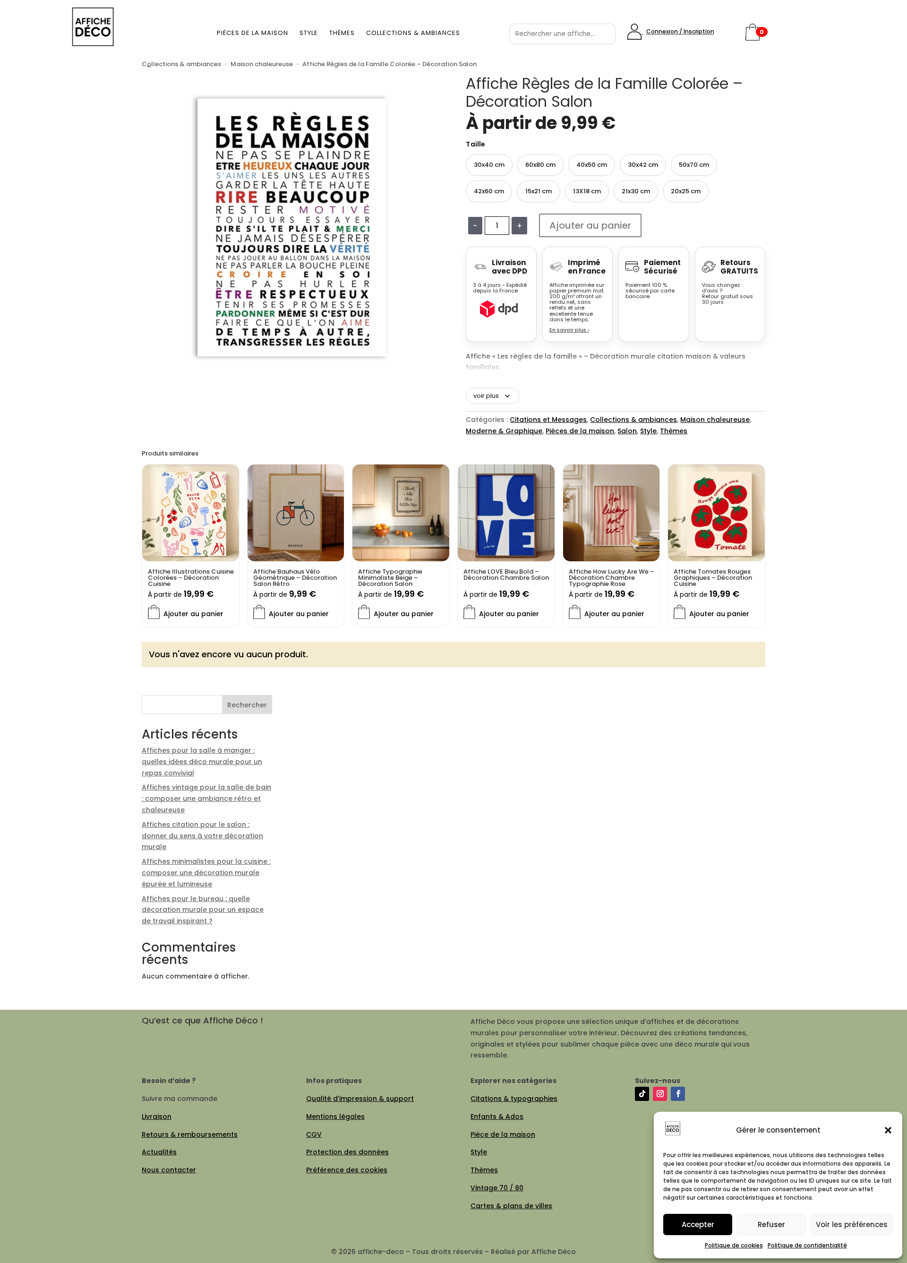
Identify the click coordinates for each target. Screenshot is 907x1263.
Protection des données (347, 1152)
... (148, 64)
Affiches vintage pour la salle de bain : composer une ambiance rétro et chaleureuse (206, 798)
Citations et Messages (548, 419)
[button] (888, 1130)
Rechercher (247, 705)
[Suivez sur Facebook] (678, 1094)
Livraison (156, 1116)
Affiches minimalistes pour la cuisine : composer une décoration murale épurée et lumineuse (206, 873)
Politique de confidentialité (807, 1245)
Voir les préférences (852, 1224)
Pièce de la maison (503, 1134)
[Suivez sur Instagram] (660, 1094)
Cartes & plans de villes (511, 1206)
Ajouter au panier (590, 225)
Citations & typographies (514, 1098)
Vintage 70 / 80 (497, 1188)
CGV (314, 1134)
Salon (627, 431)
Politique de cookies (734, 1245)
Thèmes (342, 32)
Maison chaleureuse (262, 64)
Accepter (698, 1224)
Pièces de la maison (252, 32)
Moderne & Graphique (504, 431)
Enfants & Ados (497, 1116)
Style (308, 32)
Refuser (771, 1224)
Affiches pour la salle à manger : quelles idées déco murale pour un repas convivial (202, 762)
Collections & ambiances (413, 32)
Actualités (159, 1152)
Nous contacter (169, 1170)
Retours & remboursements (190, 1134)
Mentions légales (335, 1116)
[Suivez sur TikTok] (642, 1094)
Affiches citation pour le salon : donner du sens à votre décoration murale (202, 836)
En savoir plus (569, 330)
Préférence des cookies (346, 1170)
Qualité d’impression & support (360, 1098)
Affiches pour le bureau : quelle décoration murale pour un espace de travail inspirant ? (203, 910)
